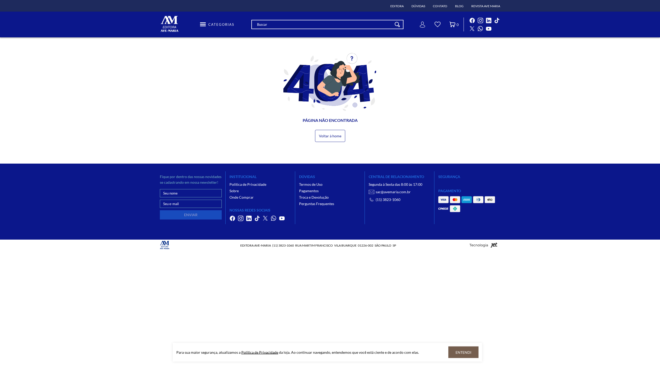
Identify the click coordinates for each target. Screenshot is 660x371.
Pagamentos (309, 191)
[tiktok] (497, 20)
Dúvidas (418, 6)
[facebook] (472, 20)
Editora (397, 6)
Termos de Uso (311, 184)
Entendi (463, 352)
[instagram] (480, 20)
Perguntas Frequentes (316, 203)
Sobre (234, 191)
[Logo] (179, 24)
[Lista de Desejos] (437, 25)
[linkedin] (488, 20)
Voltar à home (330, 136)
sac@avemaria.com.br (393, 192)
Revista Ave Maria (485, 6)
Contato (440, 6)
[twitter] (472, 28)
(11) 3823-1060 (388, 199)
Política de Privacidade (247, 184)
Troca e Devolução (314, 197)
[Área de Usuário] (422, 24)
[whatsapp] (480, 28)
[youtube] (488, 28)
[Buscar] (397, 24)
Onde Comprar (241, 197)
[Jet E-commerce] (483, 246)
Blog (459, 6)
